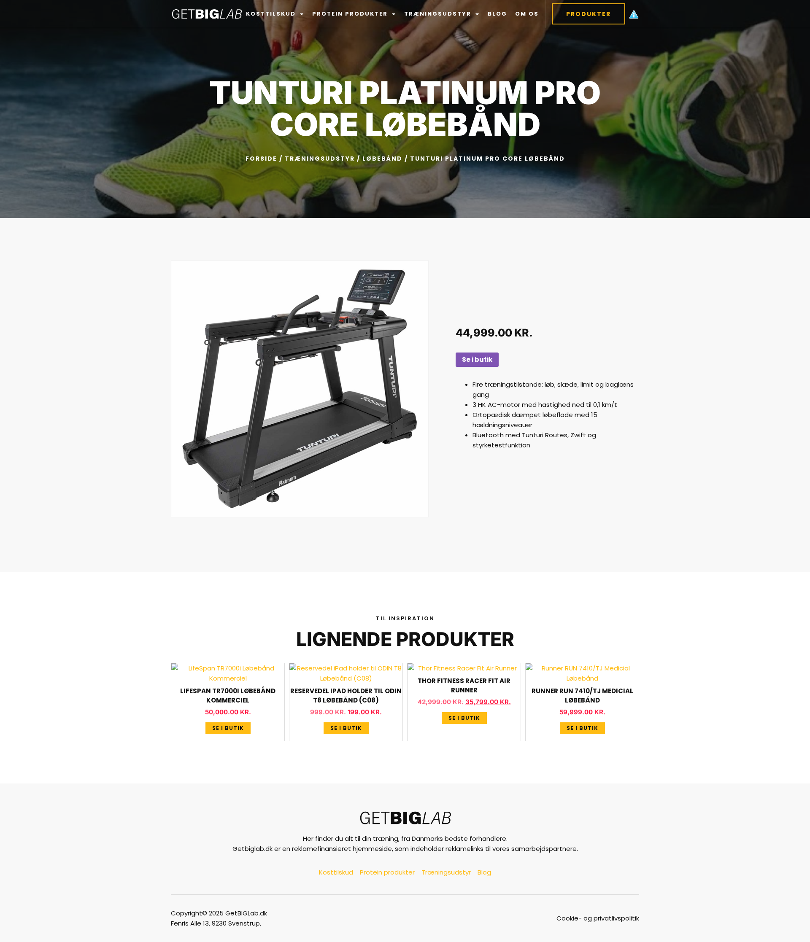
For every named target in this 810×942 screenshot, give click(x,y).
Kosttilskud (271, 14)
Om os (527, 14)
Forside (261, 158)
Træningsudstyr (437, 14)
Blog (497, 14)
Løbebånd (382, 158)
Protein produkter (350, 14)
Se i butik (477, 359)
